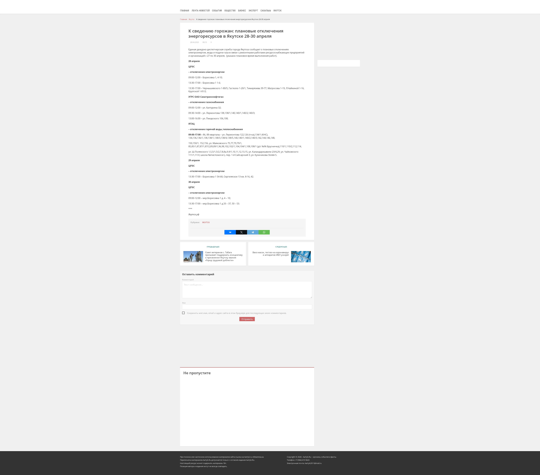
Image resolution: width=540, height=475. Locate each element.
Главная (184, 10)
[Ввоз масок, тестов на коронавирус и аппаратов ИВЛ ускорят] (301, 256)
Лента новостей (201, 10)
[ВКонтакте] (230, 232)
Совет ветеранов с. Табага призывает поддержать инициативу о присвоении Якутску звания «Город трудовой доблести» (224, 256)
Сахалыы (266, 10)
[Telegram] (252, 232)
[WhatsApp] (264, 232)
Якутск (278, 10)
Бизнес (242, 10)
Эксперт (253, 10)
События (217, 10)
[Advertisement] (247, 345)
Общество (230, 10)
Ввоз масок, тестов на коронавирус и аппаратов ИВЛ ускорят (271, 253)
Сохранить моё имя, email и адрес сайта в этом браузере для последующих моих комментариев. (237, 313)
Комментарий (188, 279)
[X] (241, 232)
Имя (184, 303)
